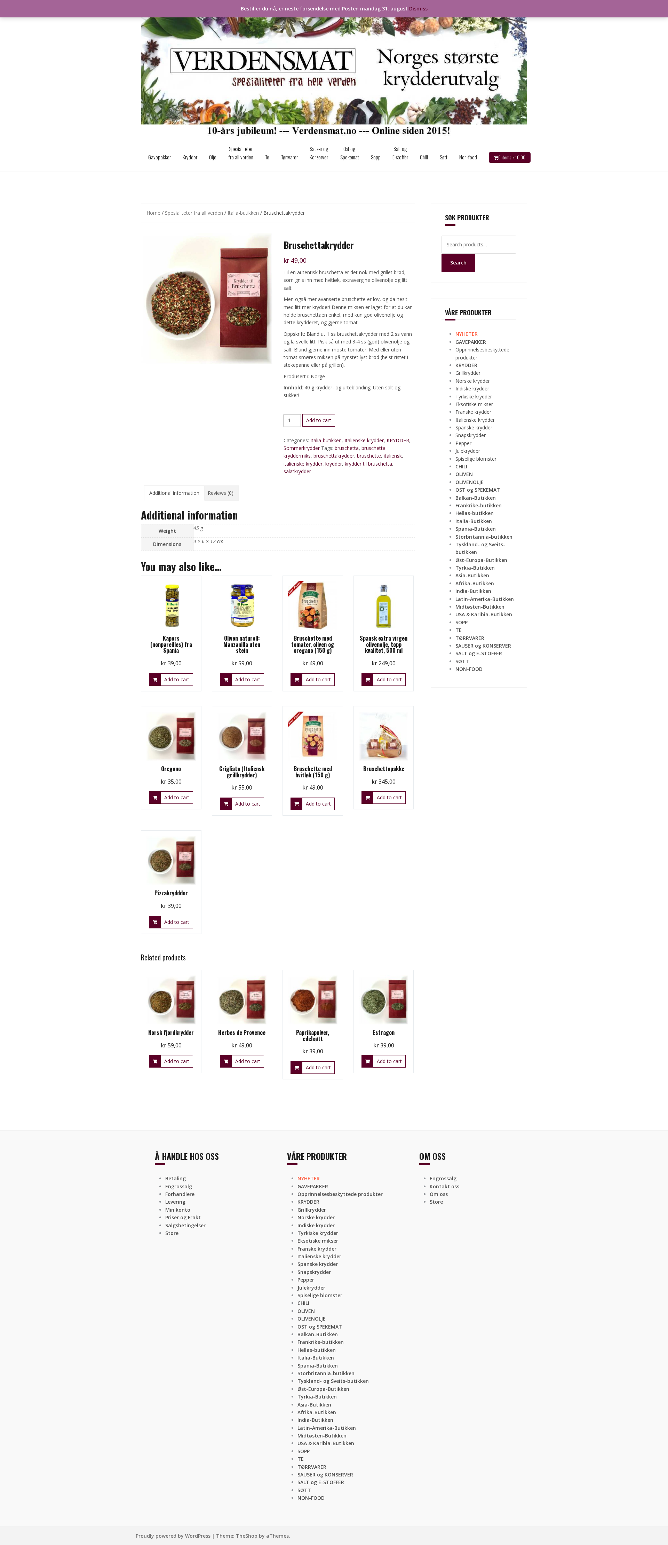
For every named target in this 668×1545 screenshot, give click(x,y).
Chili (424, 157)
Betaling (175, 1178)
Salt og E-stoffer (400, 153)
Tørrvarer (289, 157)
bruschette (369, 455)
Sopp (376, 157)
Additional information (174, 493)
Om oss (439, 1194)
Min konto (177, 1209)
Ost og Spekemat (349, 153)
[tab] (174, 493)
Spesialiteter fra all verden (240, 153)
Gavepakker (159, 157)
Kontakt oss (444, 1186)
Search (458, 262)
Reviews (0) (220, 493)
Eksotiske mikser (474, 404)
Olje (212, 157)
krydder (333, 463)
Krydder (190, 157)
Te (267, 157)
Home (153, 212)
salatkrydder (297, 471)
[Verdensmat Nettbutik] (334, 71)
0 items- (511, 157)
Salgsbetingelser (185, 1225)
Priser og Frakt (183, 1217)
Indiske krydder (472, 388)
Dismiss (418, 8)
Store (171, 1233)
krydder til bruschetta (368, 463)
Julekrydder (467, 450)
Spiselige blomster (475, 458)
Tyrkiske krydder (473, 396)
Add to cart (318, 420)
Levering (175, 1201)
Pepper (463, 443)
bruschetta (347, 448)
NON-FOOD (469, 669)
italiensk (393, 455)
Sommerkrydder (302, 448)
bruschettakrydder (333, 455)
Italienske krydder (364, 440)
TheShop (246, 1535)
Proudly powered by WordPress (173, 1535)
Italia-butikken (243, 212)
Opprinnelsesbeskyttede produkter (340, 1194)
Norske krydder (472, 381)
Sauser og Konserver (319, 153)
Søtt (443, 157)
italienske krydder (303, 463)
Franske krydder (473, 412)
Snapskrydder (470, 435)
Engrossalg (178, 1186)
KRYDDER (398, 440)
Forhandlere (179, 1194)
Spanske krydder (473, 427)
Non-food (468, 157)
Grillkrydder (467, 373)
